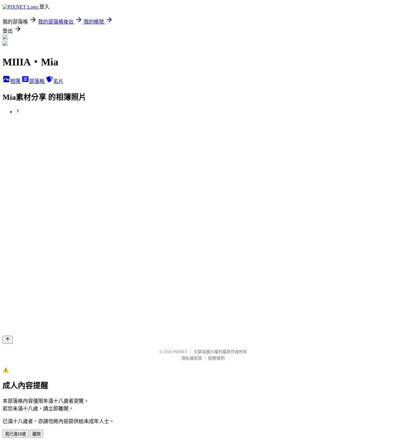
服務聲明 (216, 358)
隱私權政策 (191, 358)
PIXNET (180, 351)
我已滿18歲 (15, 434)
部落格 (37, 81)
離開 (36, 434)
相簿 (16, 81)
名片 (58, 81)
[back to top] (8, 340)
